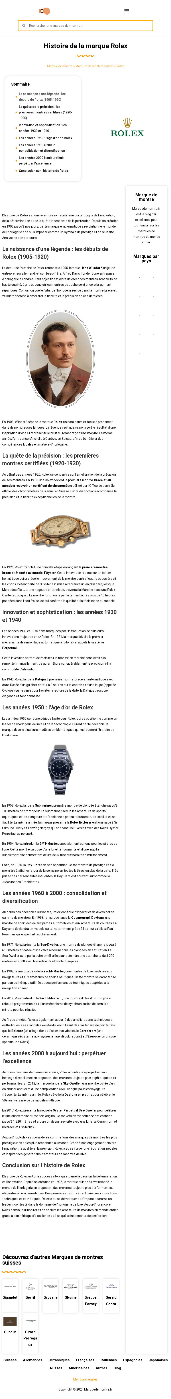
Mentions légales (85, 1379)
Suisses (10, 1360)
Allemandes (32, 1360)
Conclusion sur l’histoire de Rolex (43, 171)
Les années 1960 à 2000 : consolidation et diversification (42, 147)
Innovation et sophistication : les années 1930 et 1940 (43, 127)
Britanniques (59, 1360)
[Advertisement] (60, 197)
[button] (126, 11)
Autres (101, 1368)
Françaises (85, 1360)
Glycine (71, 1297)
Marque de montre (59, 66)
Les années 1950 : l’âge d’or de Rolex (45, 138)
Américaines (79, 1368)
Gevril (30, 1297)
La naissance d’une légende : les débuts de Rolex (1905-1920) (42, 96)
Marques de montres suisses (94, 66)
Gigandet (10, 1297)
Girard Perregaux (30, 1338)
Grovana (50, 1297)
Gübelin (10, 1332)
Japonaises (158, 1360)
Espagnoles (132, 1360)
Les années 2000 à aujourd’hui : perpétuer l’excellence (41, 160)
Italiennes (109, 1360)
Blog (117, 1368)
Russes (56, 1368)
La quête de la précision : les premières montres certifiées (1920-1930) (45, 112)
